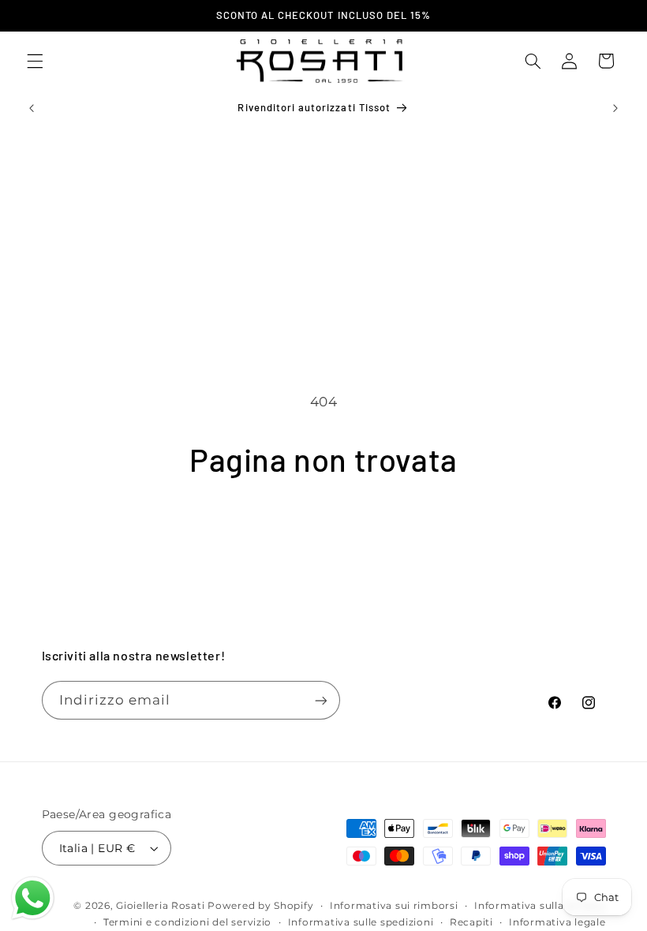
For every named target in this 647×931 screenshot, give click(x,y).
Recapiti (471, 922)
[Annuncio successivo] (615, 108)
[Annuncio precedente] (31, 108)
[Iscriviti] (320, 700)
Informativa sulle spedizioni (361, 922)
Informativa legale (557, 922)
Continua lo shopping (323, 532)
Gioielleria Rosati (160, 905)
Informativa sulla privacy (539, 905)
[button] (35, 61)
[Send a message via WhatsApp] (33, 898)
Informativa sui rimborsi (394, 905)
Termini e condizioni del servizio (187, 922)
